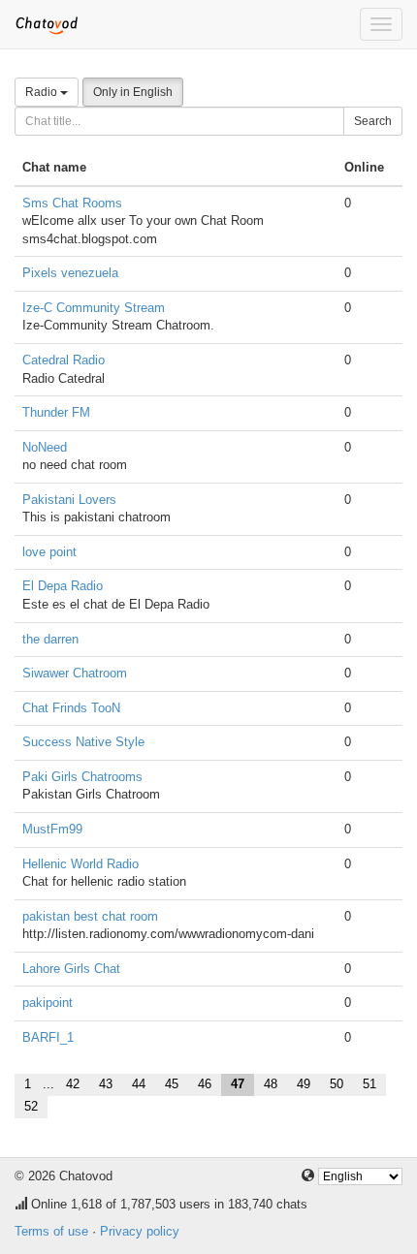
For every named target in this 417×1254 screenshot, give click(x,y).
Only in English (133, 92)
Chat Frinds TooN (71, 708)
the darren (50, 639)
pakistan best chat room (90, 916)
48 (270, 1084)
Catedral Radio (63, 360)
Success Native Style (83, 742)
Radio (42, 92)
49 (303, 1084)
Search (373, 121)
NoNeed (44, 447)
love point (49, 552)
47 (237, 1084)
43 (105, 1084)
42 (73, 1084)
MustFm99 (52, 829)
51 (369, 1084)
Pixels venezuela (70, 273)
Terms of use (51, 1231)
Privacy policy (139, 1231)
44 (138, 1084)
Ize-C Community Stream (93, 307)
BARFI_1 (48, 1037)
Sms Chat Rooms (72, 203)
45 (171, 1084)
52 (31, 1106)
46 (204, 1084)
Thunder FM (56, 412)
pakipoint (47, 1002)
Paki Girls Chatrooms (82, 776)
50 (336, 1084)
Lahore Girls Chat (71, 968)
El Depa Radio (62, 586)
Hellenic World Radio (80, 864)
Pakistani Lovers (69, 499)
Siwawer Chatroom (74, 673)
